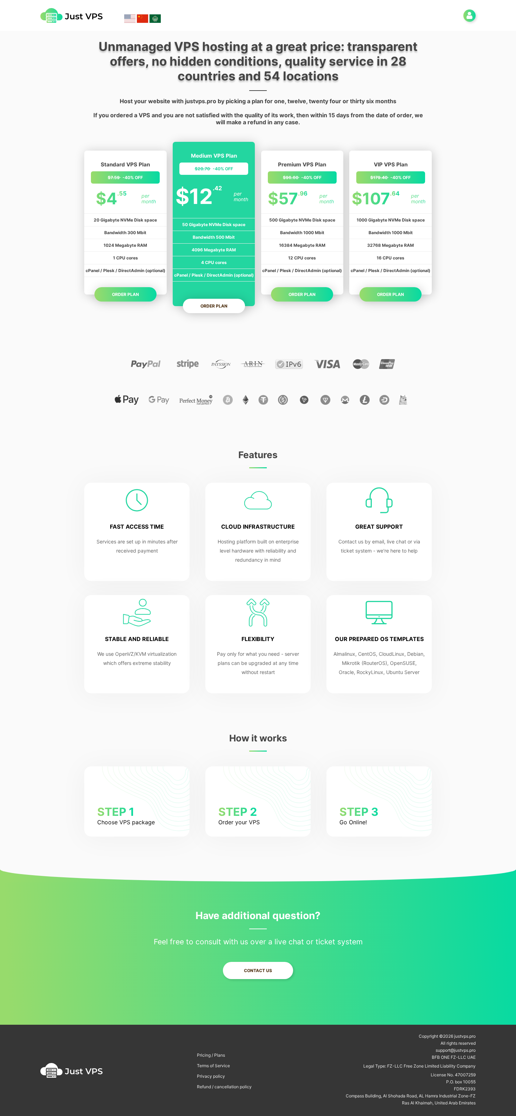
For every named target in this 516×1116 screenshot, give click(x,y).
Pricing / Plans (211, 1055)
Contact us (258, 970)
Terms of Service (213, 1065)
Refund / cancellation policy (224, 1086)
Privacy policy (211, 1076)
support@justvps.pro (456, 1050)
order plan (125, 294)
